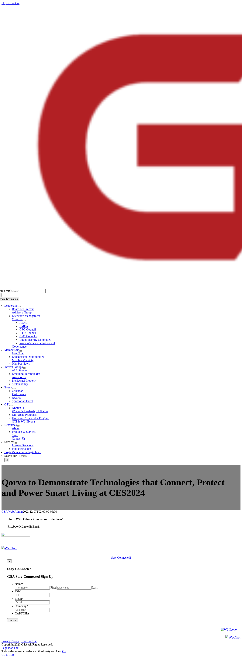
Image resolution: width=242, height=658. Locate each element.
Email (19, 598)
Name (19, 583)
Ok (64, 651)
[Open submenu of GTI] (10, 405)
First (53, 587)
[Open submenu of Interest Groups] (24, 368)
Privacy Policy (10, 641)
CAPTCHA (22, 613)
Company (21, 606)
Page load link (10, 647)
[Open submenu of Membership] (20, 351)
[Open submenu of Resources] (18, 425)
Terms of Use (29, 641)
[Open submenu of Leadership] (19, 306)
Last (94, 587)
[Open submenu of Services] (15, 443)
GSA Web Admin (12, 511)
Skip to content (10, 3)
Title (18, 591)
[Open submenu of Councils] (24, 320)
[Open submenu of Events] (14, 388)
